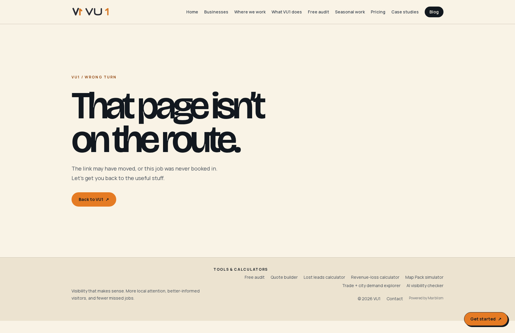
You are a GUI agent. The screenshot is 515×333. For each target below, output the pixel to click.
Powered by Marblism (426, 298)
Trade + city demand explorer (371, 285)
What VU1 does (287, 12)
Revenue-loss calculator (375, 277)
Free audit (318, 12)
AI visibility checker (425, 285)
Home (192, 12)
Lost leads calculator (324, 277)
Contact (395, 298)
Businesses (216, 12)
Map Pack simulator (424, 277)
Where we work (250, 12)
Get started (486, 319)
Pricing (378, 12)
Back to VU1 (94, 199)
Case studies (405, 12)
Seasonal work (350, 12)
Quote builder (284, 277)
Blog (434, 12)
